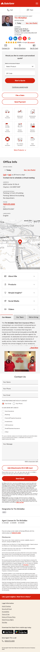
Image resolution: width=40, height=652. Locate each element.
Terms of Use (5, 614)
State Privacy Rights (8, 619)
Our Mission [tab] (6, 317)
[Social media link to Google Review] (29, 38)
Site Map (4, 622)
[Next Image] (32, 361)
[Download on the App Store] (8, 632)
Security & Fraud (7, 609)
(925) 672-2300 (9, 204)
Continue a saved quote (20, 87)
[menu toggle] (37, 3)
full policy (25, 564)
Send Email (20, 478)
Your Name (6, 382)
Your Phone (7, 388)
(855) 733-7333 (20, 502)
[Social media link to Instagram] (20, 38)
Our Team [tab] (20, 317)
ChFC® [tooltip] (4, 512)
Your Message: (8, 444)
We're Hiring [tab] (33, 317)
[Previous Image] (8, 361)
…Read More (34, 347)
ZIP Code (9, 73)
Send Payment (20, 102)
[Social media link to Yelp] (25, 38)
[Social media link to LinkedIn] (15, 38)
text (9, 175)
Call (4, 175)
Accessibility (5, 611)
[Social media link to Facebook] (11, 38)
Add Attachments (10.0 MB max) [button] (20, 468)
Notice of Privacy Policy (8, 617)
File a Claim (20, 95)
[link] (10, 3)
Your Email (6, 395)
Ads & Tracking (6, 606)
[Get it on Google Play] (21, 632)
